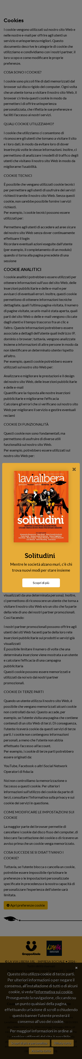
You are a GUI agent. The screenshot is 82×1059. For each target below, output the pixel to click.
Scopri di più (41, 583)
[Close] (74, 469)
